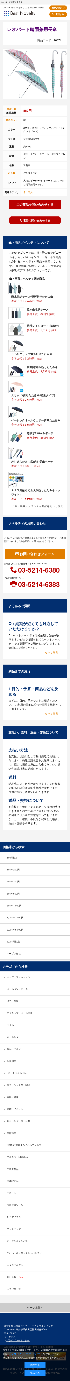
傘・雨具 (28, 192)
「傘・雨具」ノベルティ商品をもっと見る (37, 506)
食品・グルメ (14, 1049)
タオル (10, 1025)
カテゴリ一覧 (14, 1289)
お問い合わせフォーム (37, 553)
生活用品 (11, 1061)
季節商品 (11, 1133)
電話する (59, 14)
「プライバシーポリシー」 (25, 1353)
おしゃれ (15, 1277)
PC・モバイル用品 (16, 1073)
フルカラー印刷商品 (17, 1157)
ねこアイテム (14, 1217)
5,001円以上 (13, 941)
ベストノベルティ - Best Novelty (25, 15)
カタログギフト (15, 1265)
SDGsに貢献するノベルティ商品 (24, 1145)
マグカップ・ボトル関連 (19, 1013)
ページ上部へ (35, 1307)
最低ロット (12, 120)
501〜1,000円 (14, 905)
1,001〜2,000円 (15, 917)
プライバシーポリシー (18, 1340)
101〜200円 (13, 869)
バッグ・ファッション (18, 977)
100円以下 (12, 857)
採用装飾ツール (15, 1205)
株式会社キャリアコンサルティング (34, 1325)
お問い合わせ (58, 7)
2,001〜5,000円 (15, 929)
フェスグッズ (14, 1229)
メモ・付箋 (12, 1001)
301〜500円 (13, 893)
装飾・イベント (15, 1109)
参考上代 (11, 109)
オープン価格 (14, 953)
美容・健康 (12, 1097)
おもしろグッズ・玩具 (18, 1121)
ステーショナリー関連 (18, 1085)
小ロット (11, 1193)
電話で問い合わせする (36, 220)
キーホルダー (14, 1037)
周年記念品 (12, 1181)
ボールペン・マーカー (18, 989)
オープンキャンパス (17, 1241)
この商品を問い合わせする (35, 204)
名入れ (11, 173)
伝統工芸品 (12, 1169)
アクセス (11, 1336)
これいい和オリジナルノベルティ (24, 1253)
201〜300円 (13, 881)
